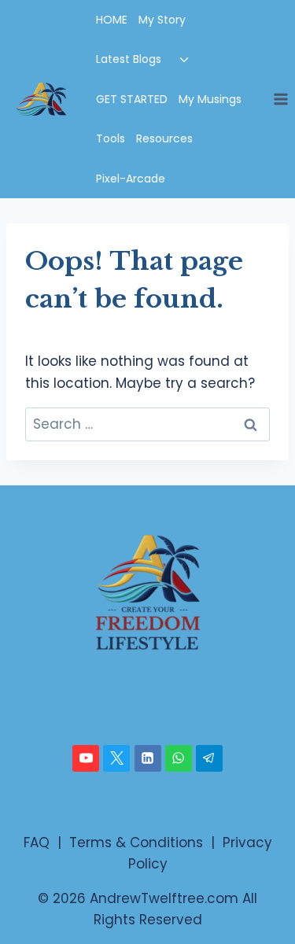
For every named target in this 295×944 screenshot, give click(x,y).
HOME (111, 20)
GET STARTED (132, 99)
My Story (162, 20)
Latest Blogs (128, 59)
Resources (164, 138)
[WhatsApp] (178, 758)
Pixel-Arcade (130, 178)
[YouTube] (85, 758)
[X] (116, 758)
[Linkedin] (148, 758)
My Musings (210, 99)
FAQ (37, 842)
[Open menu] (280, 99)
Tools (110, 138)
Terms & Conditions (136, 842)
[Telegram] (209, 758)
